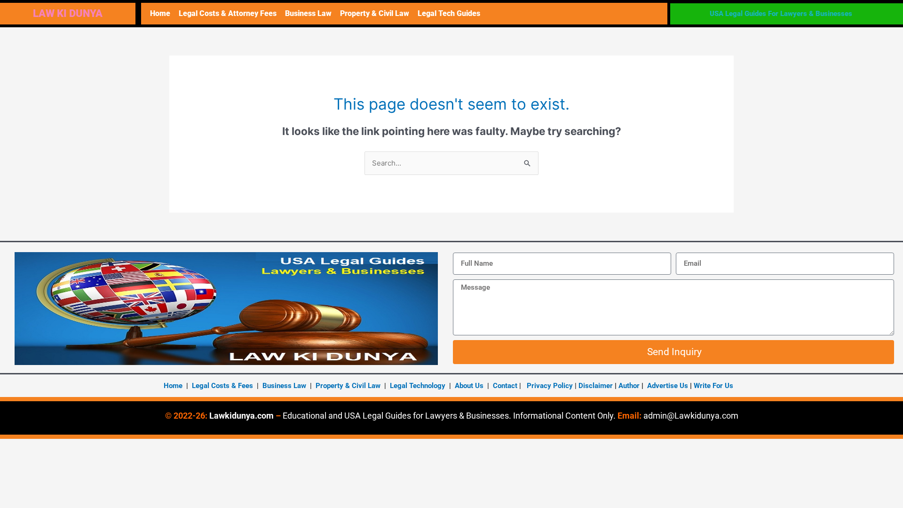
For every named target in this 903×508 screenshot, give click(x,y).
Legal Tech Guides (449, 13)
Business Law (308, 13)
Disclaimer (595, 385)
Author (630, 385)
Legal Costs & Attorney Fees (228, 13)
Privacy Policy (550, 385)
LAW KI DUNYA (68, 13)
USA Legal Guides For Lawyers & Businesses (781, 13)
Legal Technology (417, 385)
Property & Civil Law (374, 13)
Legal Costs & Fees (222, 385)
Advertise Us (667, 385)
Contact (505, 385)
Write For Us (713, 385)
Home (160, 13)
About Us (469, 385)
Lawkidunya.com (241, 416)
